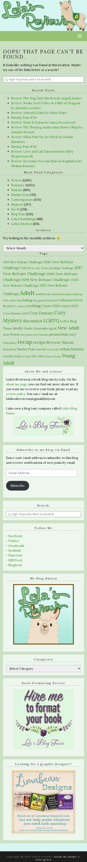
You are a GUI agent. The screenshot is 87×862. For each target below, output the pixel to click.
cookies (21, 306)
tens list (40, 349)
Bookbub (14, 550)
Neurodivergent (45, 328)
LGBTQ (51, 320)
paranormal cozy (62, 334)
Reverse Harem (60, 342)
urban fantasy (72, 349)
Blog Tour (18, 214)
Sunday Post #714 (24, 118)
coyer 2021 (69, 306)
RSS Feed (15, 560)
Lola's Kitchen (21, 224)
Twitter (13, 541)
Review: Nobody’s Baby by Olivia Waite (39, 113)
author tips (15, 300)
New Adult (68, 328)
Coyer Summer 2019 (15, 313)
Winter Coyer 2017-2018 (29, 356)
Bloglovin (15, 565)
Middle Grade (23, 328)
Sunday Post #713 (24, 147)
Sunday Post (20, 195)
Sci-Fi (15, 209)
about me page (17, 384)
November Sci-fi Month (34, 334)
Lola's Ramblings (23, 219)
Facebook (15, 536)
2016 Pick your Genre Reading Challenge (47, 268)
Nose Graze (43, 859)
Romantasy (9, 349)
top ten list (53, 349)
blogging (38, 300)
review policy (15, 394)
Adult (27, 293)
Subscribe (18, 486)
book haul (51, 300)
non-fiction (11, 334)
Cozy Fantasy (41, 313)
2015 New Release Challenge (22, 262)
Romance (18, 185)
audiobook (43, 294)
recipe (39, 342)
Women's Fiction (52, 356)
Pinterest (15, 555)
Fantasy (16, 190)
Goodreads (16, 546)
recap (24, 341)
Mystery (17, 204)
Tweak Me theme (65, 856)
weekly (8, 356)
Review (16, 180)
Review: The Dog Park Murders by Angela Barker (46, 98)
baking (27, 300)
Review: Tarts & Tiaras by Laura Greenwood (43, 122)
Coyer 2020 (50, 306)
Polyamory (10, 343)
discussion (32, 320)
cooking (33, 305)
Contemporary (22, 200)
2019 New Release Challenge (46, 279)
